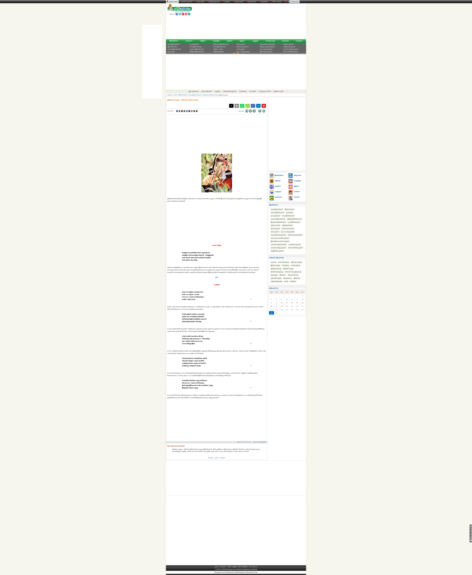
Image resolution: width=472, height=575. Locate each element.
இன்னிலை (297, 278)
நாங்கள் (223, 566)
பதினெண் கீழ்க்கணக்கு (210, 95)
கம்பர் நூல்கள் (241, 49)
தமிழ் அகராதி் (239, 1)
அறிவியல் (203, 41)
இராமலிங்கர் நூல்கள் (266, 51)
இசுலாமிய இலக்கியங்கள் (221, 44)
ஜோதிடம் (242, 41)
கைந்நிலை (293, 281)
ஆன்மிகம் (229, 41)
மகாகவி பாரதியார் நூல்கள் (279, 244)
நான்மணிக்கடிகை (283, 262)
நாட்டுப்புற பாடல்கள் (265, 91)
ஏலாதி (286, 281)
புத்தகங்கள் (264, 1)
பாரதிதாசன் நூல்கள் (289, 47)
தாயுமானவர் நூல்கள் (266, 49)
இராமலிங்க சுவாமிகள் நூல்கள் (280, 241)
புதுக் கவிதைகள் (193, 91)
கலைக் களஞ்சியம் (186, 1)
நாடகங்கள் (253, 91)
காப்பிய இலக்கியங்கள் (174, 49)
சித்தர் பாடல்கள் (218, 49)
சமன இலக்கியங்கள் (220, 47)
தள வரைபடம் (253, 566)
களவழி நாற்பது (295, 265)
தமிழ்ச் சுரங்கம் (173, 1)
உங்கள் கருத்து (231, 566)
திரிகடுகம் (283, 275)
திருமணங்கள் (252, 1)
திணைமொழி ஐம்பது (277, 272)
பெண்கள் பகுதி (270, 41)
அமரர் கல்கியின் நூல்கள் (290, 51)
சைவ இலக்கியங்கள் (196, 47)
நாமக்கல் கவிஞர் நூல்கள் (290, 49)
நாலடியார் (273, 262)
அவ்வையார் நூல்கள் (243, 47)
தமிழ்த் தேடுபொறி (214, 1)
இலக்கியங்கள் (174, 41)
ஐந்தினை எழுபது (288, 268)
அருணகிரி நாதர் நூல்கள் (267, 44)
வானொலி (227, 1)
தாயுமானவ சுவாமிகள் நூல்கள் (280, 238)
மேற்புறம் (222, 458)
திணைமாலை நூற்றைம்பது (293, 272)
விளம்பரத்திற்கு (242, 566)
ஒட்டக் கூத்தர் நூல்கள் (243, 51)
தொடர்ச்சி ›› (263, 442)
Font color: (170, 111)
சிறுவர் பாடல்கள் (279, 91)
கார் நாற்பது (285, 265)
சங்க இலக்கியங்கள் (174, 44)
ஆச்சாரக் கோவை (293, 275)
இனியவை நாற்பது (296, 262)
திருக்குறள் (274, 275)
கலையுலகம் (299, 41)
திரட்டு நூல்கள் (241, 44)
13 (254, 442)
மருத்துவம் (255, 41)
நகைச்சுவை (285, 41)
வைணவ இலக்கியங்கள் (197, 49)
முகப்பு (216, 458)
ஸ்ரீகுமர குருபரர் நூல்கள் (267, 47)
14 (257, 442)
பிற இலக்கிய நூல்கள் (277, 251)
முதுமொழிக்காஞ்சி (276, 281)
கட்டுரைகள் (243, 91)
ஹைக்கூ (217, 91)
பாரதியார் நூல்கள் (288, 44)
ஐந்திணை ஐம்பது (276, 268)
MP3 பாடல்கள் (277, 1)
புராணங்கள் (171, 51)
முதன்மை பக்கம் (172, 95)
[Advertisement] (259, 22)
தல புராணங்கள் (194, 44)
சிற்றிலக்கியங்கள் (219, 51)
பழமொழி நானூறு (276, 278)
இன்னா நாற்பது (275, 265)
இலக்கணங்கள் (172, 47)
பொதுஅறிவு (216, 41)
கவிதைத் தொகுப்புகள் (229, 91)
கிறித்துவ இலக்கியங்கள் (197, 51)
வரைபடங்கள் (200, 1)
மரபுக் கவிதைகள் (206, 91)
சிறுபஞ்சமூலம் (287, 278)
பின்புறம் (210, 458)
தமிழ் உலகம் (189, 41)
